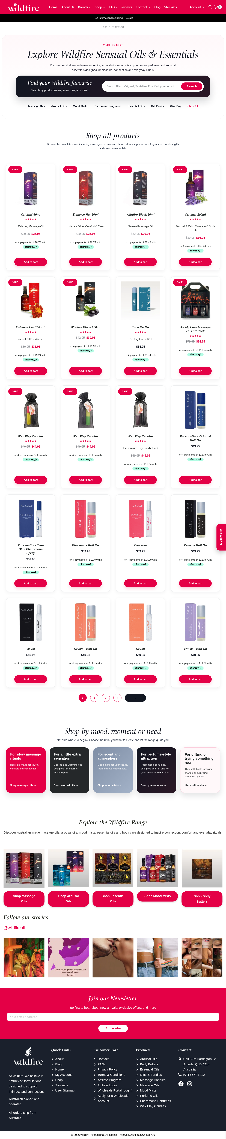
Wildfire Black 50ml (140, 214)
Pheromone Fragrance (107, 106)
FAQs (113, 7)
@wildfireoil (14, 927)
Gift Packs (157, 106)
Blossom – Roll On (85, 545)
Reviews (126, 7)
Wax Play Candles (30, 436)
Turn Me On (140, 327)
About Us (67, 7)
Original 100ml (195, 214)
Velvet (30, 648)
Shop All (193, 106)
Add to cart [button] (31, 261)
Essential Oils (136, 106)
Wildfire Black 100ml (85, 327)
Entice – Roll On (195, 648)
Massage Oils (36, 106)
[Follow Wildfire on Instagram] (190, 1083)
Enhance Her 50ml (86, 214)
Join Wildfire (221, 537)
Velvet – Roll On (195, 545)
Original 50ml (30, 214)
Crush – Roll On (85, 648)
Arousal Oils (59, 106)
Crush (140, 648)
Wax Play (175, 106)
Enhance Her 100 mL (30, 327)
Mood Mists (80, 106)
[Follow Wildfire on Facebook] (181, 1083)
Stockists (170, 7)
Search (191, 86)
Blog (157, 7)
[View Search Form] (210, 7)
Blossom (140, 545)
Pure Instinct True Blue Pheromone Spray (31, 549)
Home (53, 7)
